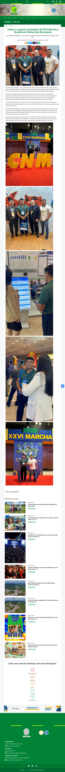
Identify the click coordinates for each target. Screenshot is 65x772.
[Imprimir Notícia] (26, 43)
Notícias (11, 26)
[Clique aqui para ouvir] (36, 43)
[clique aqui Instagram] (36, 765)
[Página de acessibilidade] (37, 1)
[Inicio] (5, 18)
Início (6, 26)
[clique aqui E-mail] (28, 765)
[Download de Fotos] (28, 43)
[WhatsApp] (39, 43)
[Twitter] (34, 43)
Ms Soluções (27, 770)
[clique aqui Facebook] (32, 765)
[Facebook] (31, 43)
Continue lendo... (32, 508)
